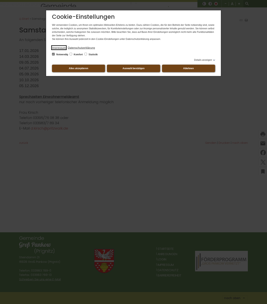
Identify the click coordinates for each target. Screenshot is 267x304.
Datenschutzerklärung (81, 47)
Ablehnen (188, 68)
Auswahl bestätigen (133, 68)
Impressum (59, 47)
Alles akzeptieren (78, 68)
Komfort (78, 54)
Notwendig (62, 54)
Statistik (93, 54)
